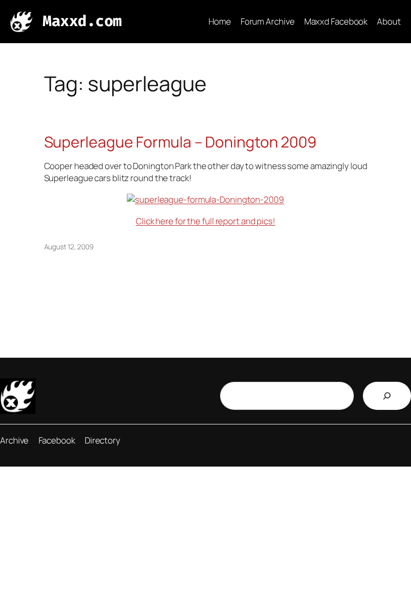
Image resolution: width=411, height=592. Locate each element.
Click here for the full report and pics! (205, 221)
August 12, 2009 (69, 246)
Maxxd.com (82, 21)
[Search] (387, 396)
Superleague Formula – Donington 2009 (180, 142)
